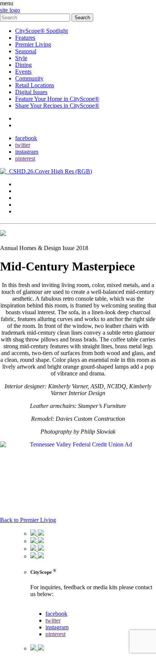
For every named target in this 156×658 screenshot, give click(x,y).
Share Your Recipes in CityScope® (57, 105)
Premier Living (33, 44)
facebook (26, 138)
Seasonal (25, 51)
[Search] (36, 17)
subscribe (26, 125)
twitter (22, 145)
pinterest (25, 158)
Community (29, 78)
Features (25, 37)
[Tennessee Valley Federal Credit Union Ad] (78, 444)
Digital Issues (31, 92)
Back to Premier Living (28, 520)
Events (23, 71)
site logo (10, 10)
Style (21, 58)
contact (23, 118)
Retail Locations (34, 85)
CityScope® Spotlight (41, 31)
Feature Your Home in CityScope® (57, 99)
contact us (42, 607)
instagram (26, 151)
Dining (23, 65)
